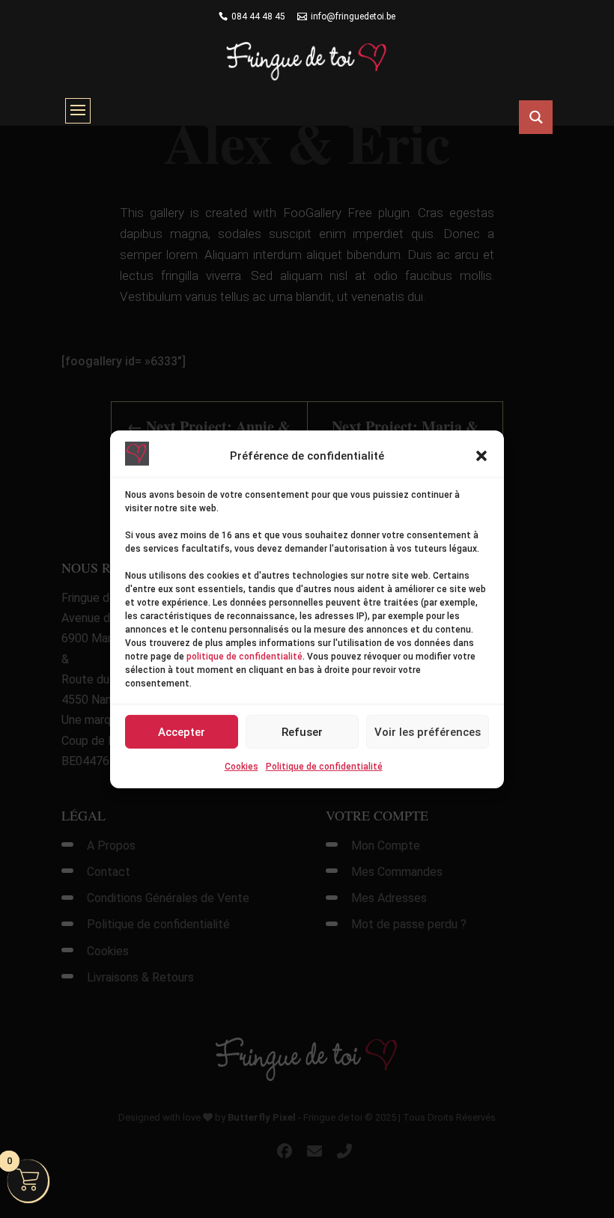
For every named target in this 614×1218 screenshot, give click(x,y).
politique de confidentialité (244, 656)
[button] (481, 455)
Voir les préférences (427, 732)
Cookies (241, 766)
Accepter (181, 732)
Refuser (302, 732)
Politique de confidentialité (324, 766)
